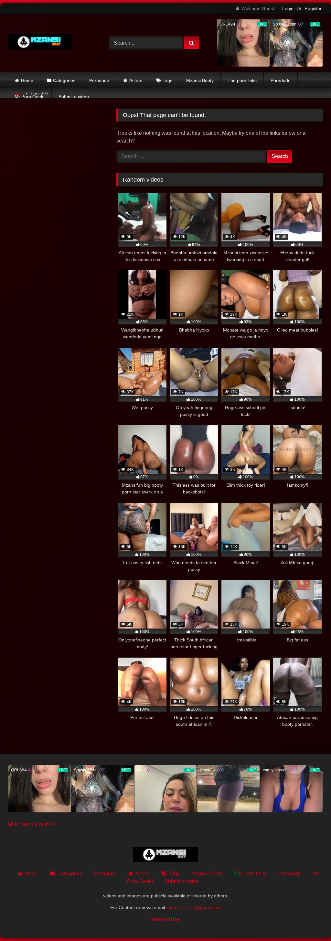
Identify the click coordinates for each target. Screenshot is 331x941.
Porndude (99, 80)
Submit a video (74, 96)
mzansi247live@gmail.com (193, 907)
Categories (64, 80)
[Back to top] (311, 921)
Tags (167, 80)
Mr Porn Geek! (30, 96)
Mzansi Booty (200, 80)
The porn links (242, 80)
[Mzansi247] (51, 43)
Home (27, 80)
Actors (135, 80)
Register (313, 8)
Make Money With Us (32, 824)
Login (288, 8)
